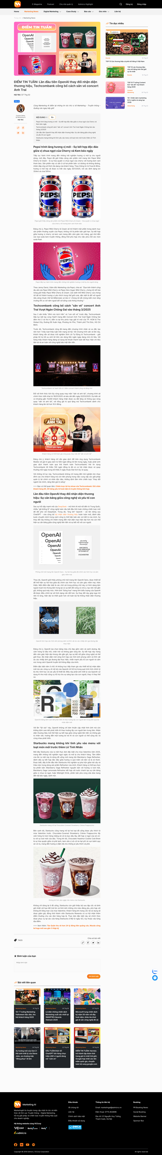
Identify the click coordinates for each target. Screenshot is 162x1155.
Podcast (50, 4)
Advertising (131, 106)
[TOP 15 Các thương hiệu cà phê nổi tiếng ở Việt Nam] (127, 42)
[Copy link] (18, 128)
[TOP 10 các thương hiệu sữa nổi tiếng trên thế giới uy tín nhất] (115, 72)
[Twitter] (18, 133)
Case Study (71, 11)
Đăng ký (129, 4)
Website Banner (139, 1116)
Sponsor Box (138, 1121)
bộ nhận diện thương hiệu (66, 514)
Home (16, 11)
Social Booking (139, 1112)
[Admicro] (20, 1132)
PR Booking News (140, 1107)
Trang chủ (17, 18)
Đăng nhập (141, 4)
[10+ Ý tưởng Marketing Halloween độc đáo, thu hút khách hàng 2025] (27, 996)
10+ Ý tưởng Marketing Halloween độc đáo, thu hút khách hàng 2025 (26, 1014)
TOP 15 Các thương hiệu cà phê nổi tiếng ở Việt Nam (125, 61)
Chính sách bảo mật (76, 1116)
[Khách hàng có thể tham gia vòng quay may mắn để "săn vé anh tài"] (66, 429)
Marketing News (31, 11)
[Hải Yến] (20, 108)
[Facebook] (23, 128)
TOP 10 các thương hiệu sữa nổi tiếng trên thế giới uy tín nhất (136, 69)
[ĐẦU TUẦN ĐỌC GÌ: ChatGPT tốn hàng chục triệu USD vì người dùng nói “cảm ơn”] (57, 1035)
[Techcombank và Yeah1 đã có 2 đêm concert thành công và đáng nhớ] (66, 365)
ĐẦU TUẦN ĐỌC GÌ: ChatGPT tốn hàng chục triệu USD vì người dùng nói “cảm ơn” (56, 1055)
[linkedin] (21, 1144)
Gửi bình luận (94, 976)
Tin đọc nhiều (116, 23)
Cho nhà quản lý (66, 4)
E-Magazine (37, 4)
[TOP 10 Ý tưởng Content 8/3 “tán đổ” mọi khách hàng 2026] (115, 87)
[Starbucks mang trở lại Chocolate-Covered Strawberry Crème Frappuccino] (66, 801)
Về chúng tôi (73, 1107)
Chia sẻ (17, 101)
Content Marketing (130, 91)
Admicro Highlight (85, 4)
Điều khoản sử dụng (76, 1121)
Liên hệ (118, 11)
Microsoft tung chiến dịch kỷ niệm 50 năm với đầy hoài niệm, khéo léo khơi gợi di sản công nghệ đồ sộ (87, 1016)
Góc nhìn (102, 11)
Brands (108, 58)
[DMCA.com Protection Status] (76, 1127)
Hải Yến (17, 95)
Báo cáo (87, 11)
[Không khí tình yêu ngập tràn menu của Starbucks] (66, 872)
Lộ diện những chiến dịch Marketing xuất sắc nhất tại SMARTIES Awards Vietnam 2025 (57, 1016)
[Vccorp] (20, 1128)
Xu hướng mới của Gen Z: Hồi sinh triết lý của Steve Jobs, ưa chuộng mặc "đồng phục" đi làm (26, 1055)
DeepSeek (62, 506)
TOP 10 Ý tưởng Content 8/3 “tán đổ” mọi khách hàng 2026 (136, 85)
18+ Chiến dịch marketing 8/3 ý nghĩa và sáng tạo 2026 (136, 100)
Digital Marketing (51, 11)
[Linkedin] (23, 133)
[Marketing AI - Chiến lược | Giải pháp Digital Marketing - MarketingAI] (17, 4)
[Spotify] (33, 1144)
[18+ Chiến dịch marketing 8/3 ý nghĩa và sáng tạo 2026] (115, 103)
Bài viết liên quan (27, 982)
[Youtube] (27, 1144)
